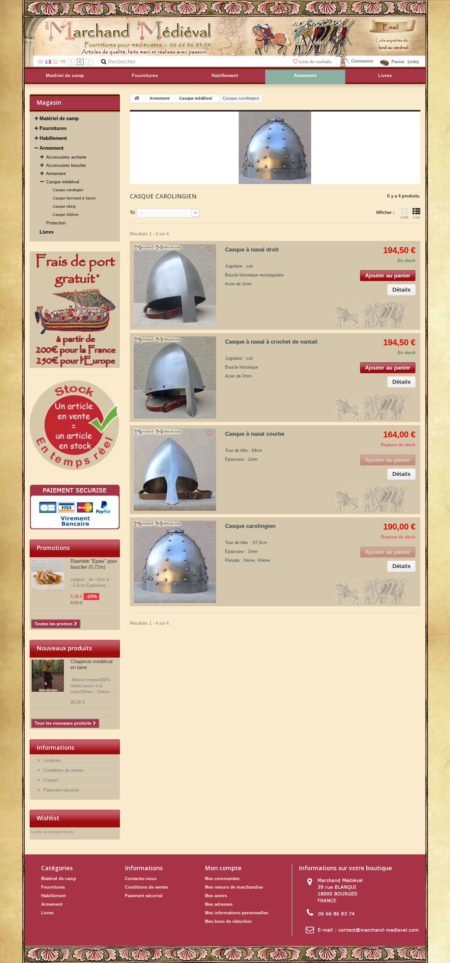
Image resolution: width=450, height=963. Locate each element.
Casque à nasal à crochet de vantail (271, 342)
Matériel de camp (59, 118)
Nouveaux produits (64, 648)
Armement (52, 148)
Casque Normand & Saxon (74, 198)
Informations (55, 747)
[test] (75, 309)
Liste (416, 217)
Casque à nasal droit (252, 250)
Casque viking (64, 206)
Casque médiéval (62, 181)
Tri (132, 212)
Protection (56, 223)
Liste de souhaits (315, 61)
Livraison (51, 760)
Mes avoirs (216, 895)
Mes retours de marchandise (234, 887)
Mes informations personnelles (236, 912)
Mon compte (223, 868)
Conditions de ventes (63, 770)
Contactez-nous (140, 878)
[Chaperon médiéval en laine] (47, 675)
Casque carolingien (68, 190)
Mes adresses (219, 904)
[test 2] (75, 426)
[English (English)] (40, 61)
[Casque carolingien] (175, 562)
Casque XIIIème (65, 215)
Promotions (53, 548)
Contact (50, 780)
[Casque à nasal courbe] (175, 470)
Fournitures (53, 128)
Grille (404, 217)
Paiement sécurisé (60, 790)
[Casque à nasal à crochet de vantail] (175, 377)
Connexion (362, 61)
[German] (63, 61)
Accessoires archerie (66, 157)
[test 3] (75, 507)
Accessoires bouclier (66, 165)
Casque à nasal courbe (254, 434)
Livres (47, 232)
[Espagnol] (55, 61)
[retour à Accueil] (136, 98)
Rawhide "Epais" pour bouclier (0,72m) (93, 564)
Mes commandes (222, 878)
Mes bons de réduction (228, 921)
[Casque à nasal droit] (175, 285)
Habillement (53, 138)
